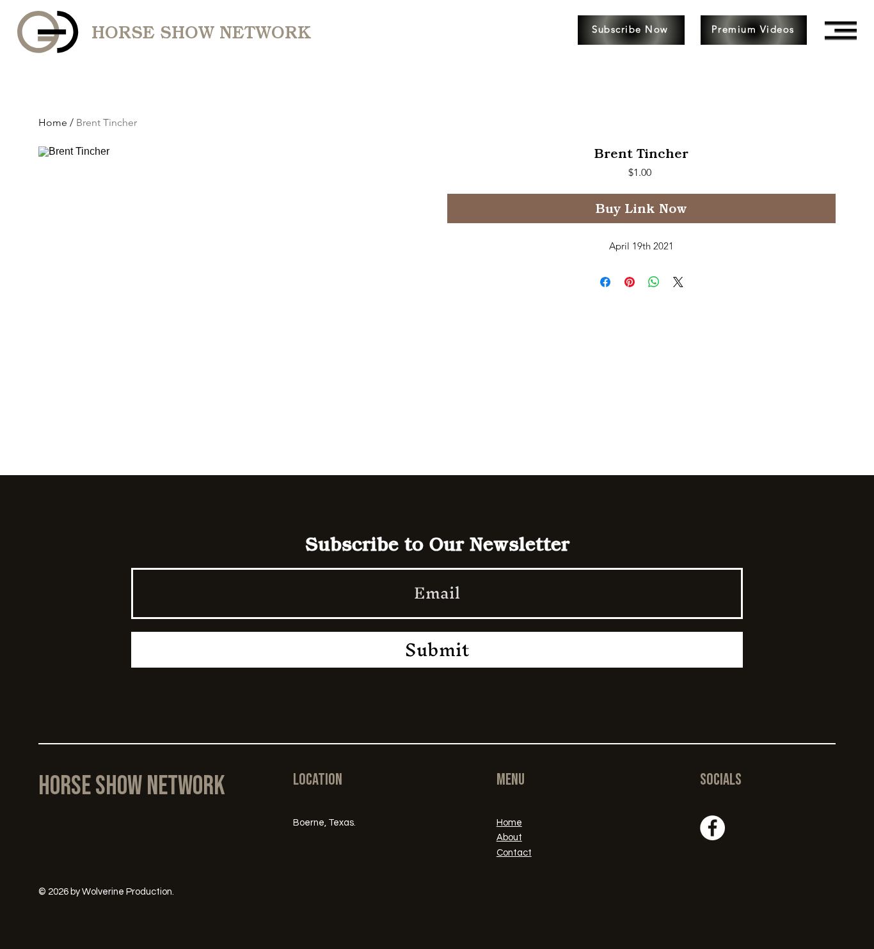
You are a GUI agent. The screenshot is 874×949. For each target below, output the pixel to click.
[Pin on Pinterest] (629, 282)
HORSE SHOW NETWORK (201, 32)
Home (52, 122)
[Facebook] (712, 827)
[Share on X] (678, 282)
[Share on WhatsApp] (654, 282)
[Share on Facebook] (605, 282)
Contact (514, 853)
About (509, 837)
